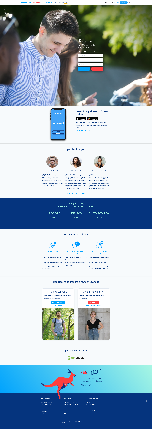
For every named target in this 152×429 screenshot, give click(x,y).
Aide (110, 2)
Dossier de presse (90, 404)
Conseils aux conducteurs (70, 409)
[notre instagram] (5, 13)
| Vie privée (96, 410)
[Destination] (79, 60)
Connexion (123, 2)
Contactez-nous (90, 406)
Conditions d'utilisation (92, 409)
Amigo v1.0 (43, 413)
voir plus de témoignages (76, 193)
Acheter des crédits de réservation (49, 409)
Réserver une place (58, 302)
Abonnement (44, 406)
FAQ (65, 411)
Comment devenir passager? (71, 404)
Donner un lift (93, 302)
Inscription (116, 2)
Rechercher (84, 69)
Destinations (67, 416)
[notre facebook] (5, 10)
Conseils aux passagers (69, 406)
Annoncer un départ (46, 404)
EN (129, 2)
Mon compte (44, 411)
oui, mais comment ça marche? (93, 305)
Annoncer (97, 69)
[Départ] (79, 55)
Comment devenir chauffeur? (71, 402)
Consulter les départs (46, 402)
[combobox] (90, 55)
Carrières (88, 402)
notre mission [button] (76, 223)
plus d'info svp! (58, 305)
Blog (65, 413)
